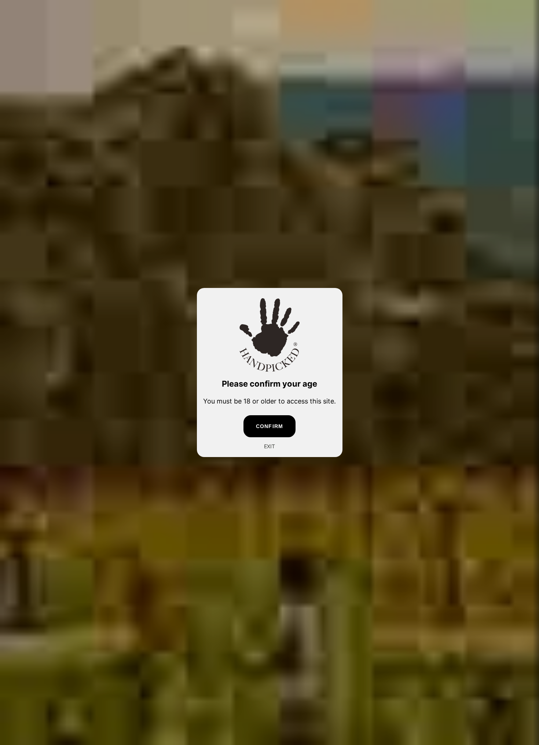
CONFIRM (269, 426)
